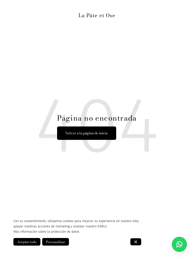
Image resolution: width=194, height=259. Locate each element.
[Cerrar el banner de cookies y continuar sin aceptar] (135, 241)
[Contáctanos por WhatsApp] (179, 244)
